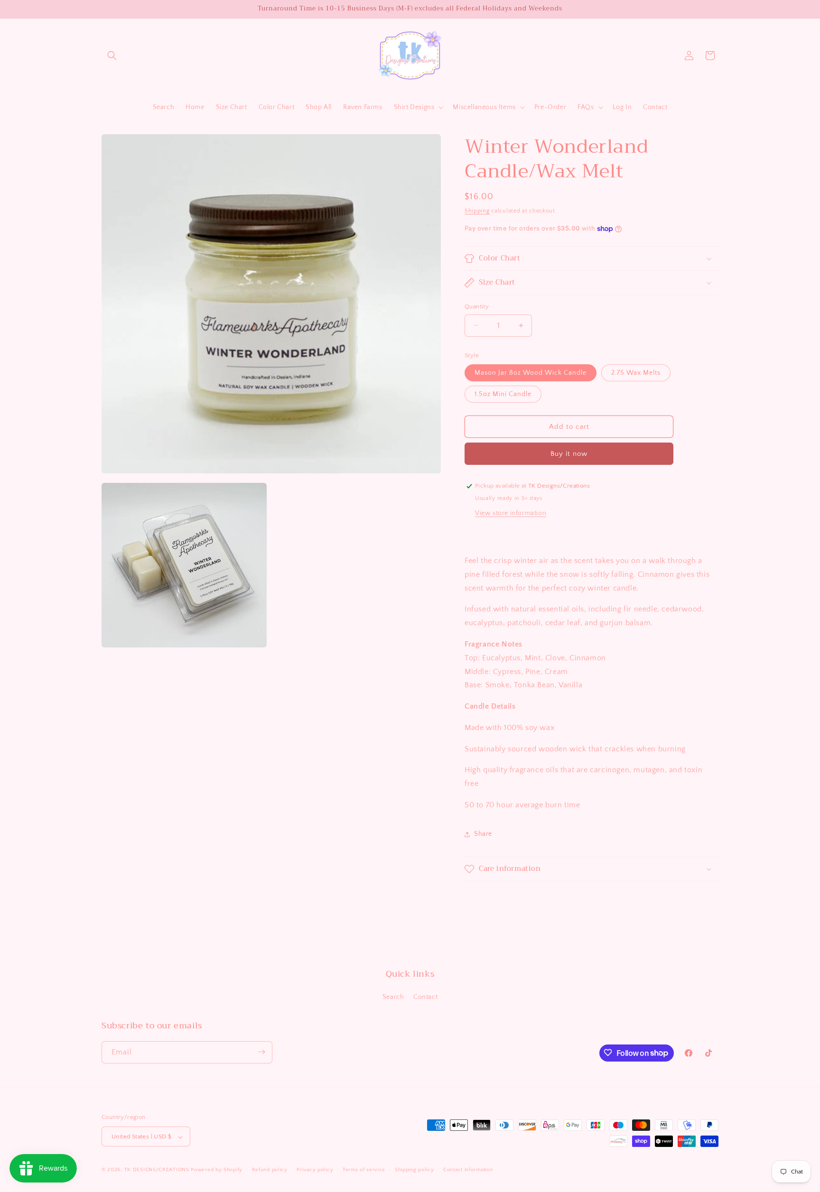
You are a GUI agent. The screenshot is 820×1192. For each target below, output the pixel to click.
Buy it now (568, 454)
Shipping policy (414, 1170)
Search (393, 997)
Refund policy (270, 1170)
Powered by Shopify (216, 1170)
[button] (112, 55)
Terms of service (364, 1170)
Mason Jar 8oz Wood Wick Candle (531, 373)
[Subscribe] (261, 1052)
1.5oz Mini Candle (503, 394)
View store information (510, 513)
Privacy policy (315, 1170)
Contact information (468, 1170)
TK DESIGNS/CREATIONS (157, 1170)
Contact (425, 997)
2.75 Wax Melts (636, 373)
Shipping (477, 211)
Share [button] (483, 834)
